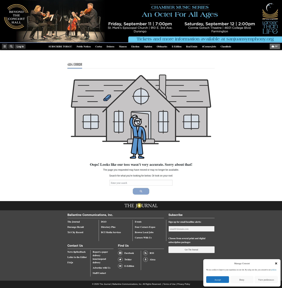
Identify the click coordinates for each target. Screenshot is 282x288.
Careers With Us (143, 237)
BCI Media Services (111, 232)
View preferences (266, 279)
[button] (276, 263)
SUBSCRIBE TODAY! (60, 46)
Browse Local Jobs (144, 232)
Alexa (152, 259)
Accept (217, 279)
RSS (152, 253)
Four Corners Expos (145, 227)
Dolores (110, 46)
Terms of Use (169, 284)
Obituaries (162, 46)
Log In (20, 46)
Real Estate (191, 46)
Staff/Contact (99, 273)
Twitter (128, 259)
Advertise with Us (101, 267)
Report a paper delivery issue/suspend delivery (100, 257)
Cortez (98, 46)
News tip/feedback (76, 251)
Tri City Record (75, 232)
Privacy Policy (183, 284)
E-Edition (177, 46)
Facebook (129, 253)
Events (138, 221)
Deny (241, 279)
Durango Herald (75, 227)
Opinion (148, 46)
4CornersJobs (209, 46)
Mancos (123, 46)
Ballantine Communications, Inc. (127, 284)
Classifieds (226, 46)
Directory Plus (108, 227)
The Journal (73, 221)
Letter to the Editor (77, 257)
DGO (103, 221)
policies (273, 269)
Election (135, 46)
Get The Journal (191, 249)
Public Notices (84, 46)
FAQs (70, 262)
